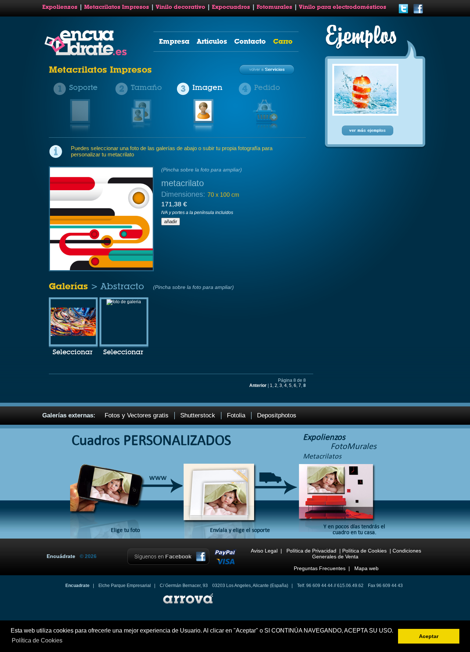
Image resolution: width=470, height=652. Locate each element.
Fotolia (236, 415)
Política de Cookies (364, 551)
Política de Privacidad (311, 551)
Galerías (70, 286)
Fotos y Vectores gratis (137, 415)
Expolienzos (59, 7)
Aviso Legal (264, 551)
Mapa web (366, 568)
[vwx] (123, 301)
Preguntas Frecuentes (320, 568)
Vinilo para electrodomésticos (342, 7)
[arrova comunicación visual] (187, 604)
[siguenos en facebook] (418, 12)
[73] (73, 334)
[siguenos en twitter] (403, 12)
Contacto (250, 41)
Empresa (174, 41)
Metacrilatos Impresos (116, 7)
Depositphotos (276, 415)
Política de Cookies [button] (37, 640)
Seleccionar (73, 352)
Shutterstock (197, 415)
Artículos (212, 41)
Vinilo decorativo (180, 7)
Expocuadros (231, 7)
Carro (283, 41)
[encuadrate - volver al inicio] (86, 54)
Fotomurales (274, 7)
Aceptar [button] (428, 636)
